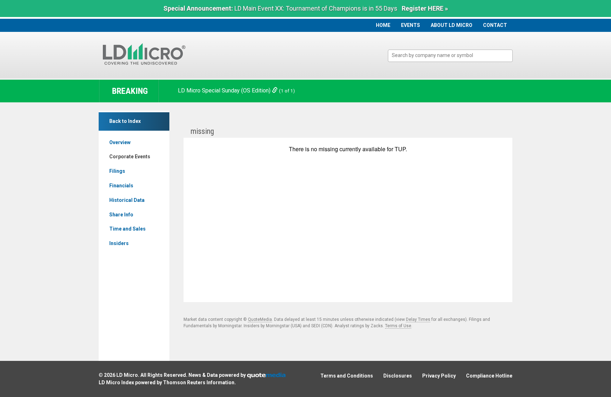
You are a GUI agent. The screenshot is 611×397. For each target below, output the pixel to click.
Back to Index (125, 121)
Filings (117, 171)
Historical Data (127, 200)
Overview (119, 142)
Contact (495, 25)
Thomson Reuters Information (198, 382)
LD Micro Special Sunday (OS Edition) (225, 90)
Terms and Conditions (346, 376)
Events (410, 25)
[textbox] (454, 55)
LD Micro (127, 375)
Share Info (121, 214)
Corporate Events (129, 156)
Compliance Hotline (489, 376)
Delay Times (418, 319)
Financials (121, 185)
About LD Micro (451, 25)
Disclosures (397, 376)
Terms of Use (398, 325)
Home (383, 25)
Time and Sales (127, 229)
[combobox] (450, 56)
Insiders (119, 243)
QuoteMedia (260, 319)
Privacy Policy (439, 376)
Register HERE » (425, 8)
